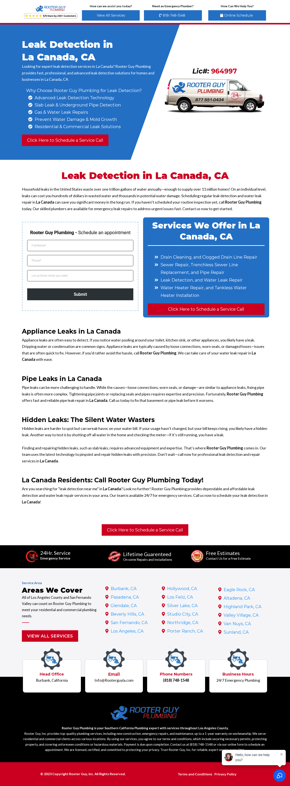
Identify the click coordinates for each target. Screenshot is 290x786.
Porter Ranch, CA (185, 631)
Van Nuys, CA (237, 623)
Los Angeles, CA (127, 631)
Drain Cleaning (175, 257)
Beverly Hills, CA (127, 614)
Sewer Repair (174, 264)
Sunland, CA (236, 632)
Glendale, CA (124, 605)
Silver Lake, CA (182, 605)
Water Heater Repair (182, 287)
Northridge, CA (182, 622)
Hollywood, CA (182, 588)
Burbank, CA (124, 588)
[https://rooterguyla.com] (51, 8)
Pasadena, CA (125, 597)
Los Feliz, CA (180, 597)
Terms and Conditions (195, 774)
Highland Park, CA (242, 606)
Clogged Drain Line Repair (229, 257)
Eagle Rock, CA (239, 589)
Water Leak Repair (223, 280)
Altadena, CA (237, 598)
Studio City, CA (182, 614)
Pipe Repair (212, 272)
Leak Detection (176, 280)
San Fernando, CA (129, 622)
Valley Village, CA (241, 615)
